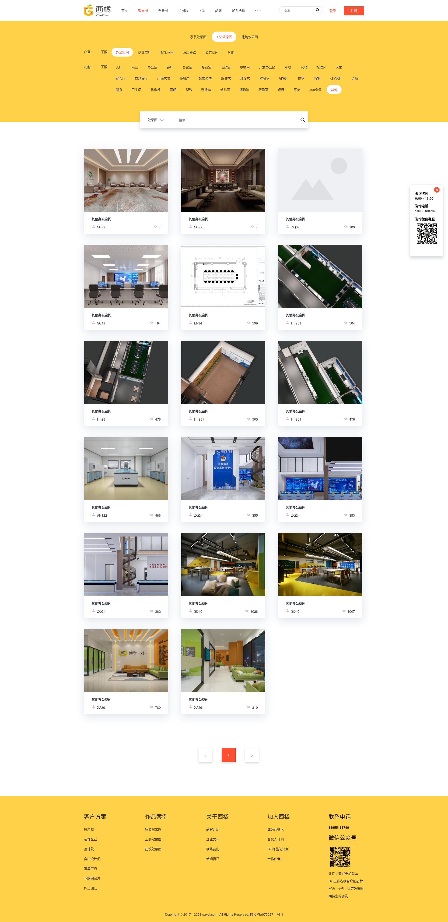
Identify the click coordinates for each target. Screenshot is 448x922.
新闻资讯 (212, 858)
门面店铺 (163, 78)
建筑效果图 (250, 36)
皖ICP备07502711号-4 (266, 914)
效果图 (143, 10)
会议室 (187, 67)
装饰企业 (90, 839)
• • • (258, 10)
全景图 (163, 10)
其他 (231, 52)
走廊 (288, 67)
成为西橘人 (275, 829)
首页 (124, 10)
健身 (119, 89)
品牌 (218, 10)
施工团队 (90, 888)
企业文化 (212, 839)
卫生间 (136, 89)
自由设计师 (92, 858)
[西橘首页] (97, 10)
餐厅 (170, 67)
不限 (104, 51)
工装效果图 (224, 36)
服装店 (226, 78)
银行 (281, 89)
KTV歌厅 (335, 78)
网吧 (173, 89)
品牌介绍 (212, 829)
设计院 (89, 848)
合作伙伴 (273, 858)
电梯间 (245, 67)
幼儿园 (225, 89)
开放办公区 (267, 67)
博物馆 (244, 89)
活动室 (226, 67)
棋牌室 (264, 78)
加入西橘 (238, 10)
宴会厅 (121, 78)
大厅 (119, 67)
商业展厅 (144, 52)
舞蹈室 (263, 89)
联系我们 (212, 848)
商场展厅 (141, 78)
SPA (189, 89)
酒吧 (317, 78)
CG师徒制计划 (278, 848)
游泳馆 (206, 89)
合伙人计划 (275, 839)
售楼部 (156, 89)
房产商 (89, 829)
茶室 (301, 78)
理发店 (245, 78)
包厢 (304, 67)
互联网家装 (92, 878)
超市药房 (205, 78)
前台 (135, 67)
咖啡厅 (283, 78)
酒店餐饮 (189, 52)
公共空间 (211, 52)
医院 (297, 89)
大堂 (339, 67)
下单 (201, 10)
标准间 (321, 67)
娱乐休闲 (167, 52)
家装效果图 (198, 36)
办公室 (152, 67)
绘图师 (183, 10)
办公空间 (122, 52)
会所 (355, 78)
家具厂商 (90, 868)
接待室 (206, 67)
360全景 (315, 89)
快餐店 (184, 78)
